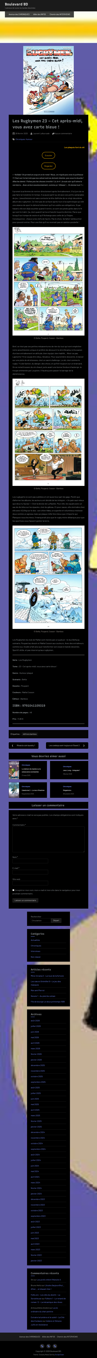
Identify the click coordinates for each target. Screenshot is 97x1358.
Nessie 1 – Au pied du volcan (43, 996)
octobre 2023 (37, 1210)
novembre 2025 (38, 1071)
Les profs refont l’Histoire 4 (49, 1279)
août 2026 (35, 1020)
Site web (16, 879)
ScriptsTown (59, 1355)
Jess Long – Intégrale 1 (71, 770)
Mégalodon (67, 790)
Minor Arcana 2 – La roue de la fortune (47, 976)
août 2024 (35, 1154)
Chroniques (20, 139)
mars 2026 (35, 1048)
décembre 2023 (38, 1199)
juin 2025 (35, 1098)
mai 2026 (35, 1037)
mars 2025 (35, 1115)
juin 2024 (35, 1165)
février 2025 (36, 1121)
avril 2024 (35, 1177)
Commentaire (19, 825)
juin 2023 (35, 1232)
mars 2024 (35, 1182)
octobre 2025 (37, 1076)
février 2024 (36, 1188)
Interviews (35, 951)
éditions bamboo (30, 734)
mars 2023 (35, 1249)
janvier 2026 (36, 1059)
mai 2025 (35, 1104)
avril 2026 (35, 1043)
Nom (15, 857)
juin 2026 (35, 1032)
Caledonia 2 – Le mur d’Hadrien (33, 790)
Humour (29, 139)
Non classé (36, 957)
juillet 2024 (36, 1160)
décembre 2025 (38, 1065)
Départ (56, 920)
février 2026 (36, 1054)
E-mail (16, 868)
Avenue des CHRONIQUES (19, 14)
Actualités (35, 940)
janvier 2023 (36, 1260)
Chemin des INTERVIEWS (60, 14)
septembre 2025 (38, 1082)
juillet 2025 (36, 1093)
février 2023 (36, 1255)
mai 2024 (35, 1171)
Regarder (48, 166)
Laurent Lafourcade (41, 133)
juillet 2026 (36, 1026)
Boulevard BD (16, 4)
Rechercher (36, 916)
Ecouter (48, 155)
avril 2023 (35, 1244)
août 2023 (35, 1221)
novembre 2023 (38, 1204)
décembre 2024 (38, 1132)
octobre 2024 (37, 1143)
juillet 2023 (36, 1227)
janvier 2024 (36, 1193)
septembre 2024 (38, 1149)
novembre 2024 (38, 1138)
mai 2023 (35, 1238)
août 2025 (35, 1087)
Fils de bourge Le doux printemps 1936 (48, 1001)
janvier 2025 (36, 1126)
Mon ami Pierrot (38, 990)
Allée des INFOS (39, 14)
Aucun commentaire (63, 133)
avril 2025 (35, 1110)
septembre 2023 (38, 1216)
